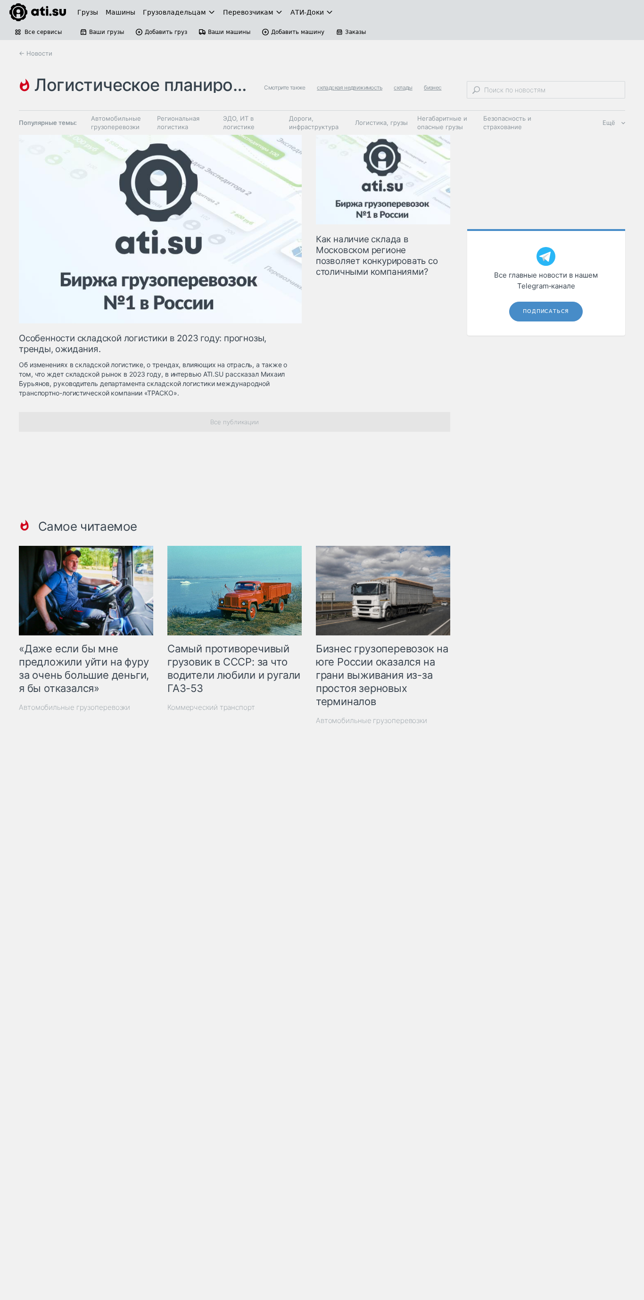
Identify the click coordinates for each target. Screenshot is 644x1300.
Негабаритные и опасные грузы (442, 123)
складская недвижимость (349, 87)
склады (403, 87)
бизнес (432, 87)
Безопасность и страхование (507, 123)
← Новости (35, 53)
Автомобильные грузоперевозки (116, 123)
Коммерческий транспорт (211, 707)
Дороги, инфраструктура (314, 123)
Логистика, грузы (381, 122)
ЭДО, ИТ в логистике (239, 123)
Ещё (609, 122)
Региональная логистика (178, 123)
